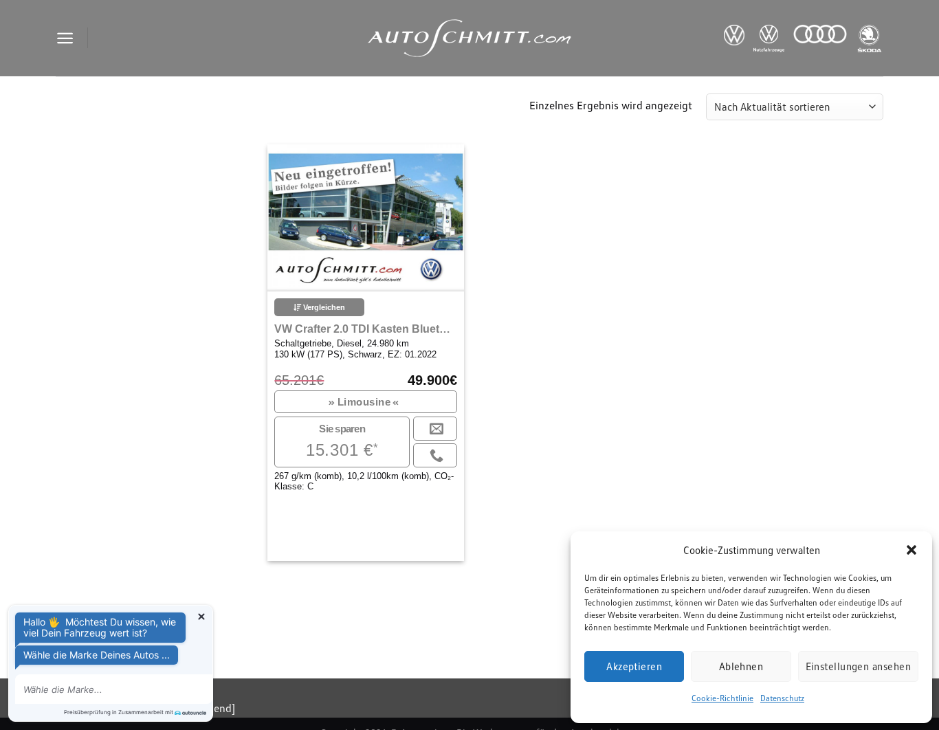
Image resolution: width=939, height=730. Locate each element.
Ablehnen (741, 666)
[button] (911, 550)
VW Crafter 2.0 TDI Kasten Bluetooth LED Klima (365, 329)
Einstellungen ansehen (858, 666)
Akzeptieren (634, 666)
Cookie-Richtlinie (722, 698)
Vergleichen (323, 307)
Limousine (364, 402)
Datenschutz (782, 698)
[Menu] (65, 38)
